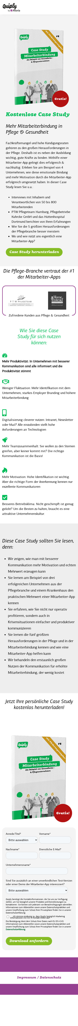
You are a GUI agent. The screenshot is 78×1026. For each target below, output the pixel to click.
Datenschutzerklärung (15, 929)
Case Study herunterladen (34, 252)
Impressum (26, 977)
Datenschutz (50, 977)
